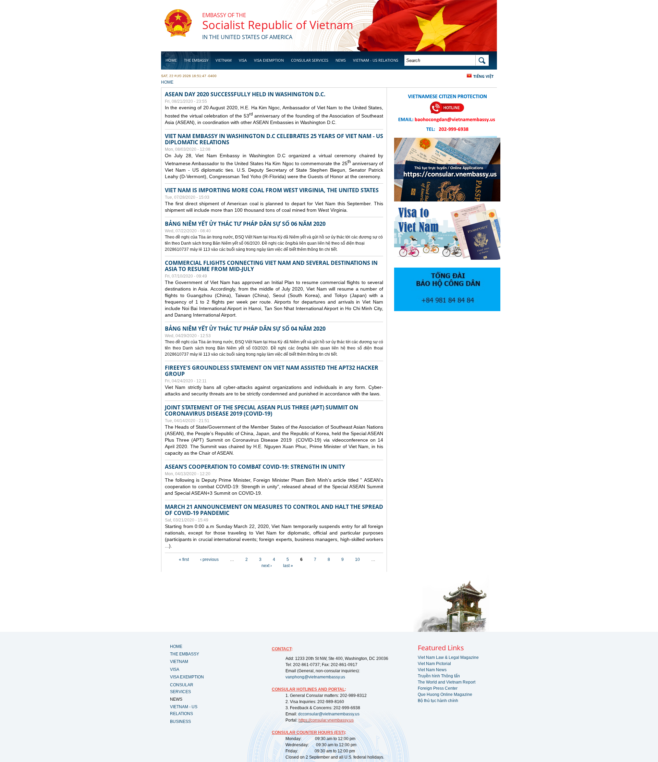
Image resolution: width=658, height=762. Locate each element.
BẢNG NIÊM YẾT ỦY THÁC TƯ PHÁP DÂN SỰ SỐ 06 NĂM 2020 (245, 224)
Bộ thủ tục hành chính (438, 700)
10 (357, 559)
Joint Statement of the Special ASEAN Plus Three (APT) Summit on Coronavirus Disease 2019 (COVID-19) (261, 410)
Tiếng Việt (483, 76)
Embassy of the (224, 15)
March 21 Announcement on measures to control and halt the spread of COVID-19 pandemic (274, 510)
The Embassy (196, 60)
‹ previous (209, 559)
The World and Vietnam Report (446, 682)
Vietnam (224, 60)
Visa (243, 60)
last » (288, 565)
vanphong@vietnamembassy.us (315, 677)
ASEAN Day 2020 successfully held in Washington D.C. (245, 94)
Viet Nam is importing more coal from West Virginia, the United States (272, 190)
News (341, 60)
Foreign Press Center (438, 688)
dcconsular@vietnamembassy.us (329, 714)
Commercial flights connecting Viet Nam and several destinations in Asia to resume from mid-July (271, 266)
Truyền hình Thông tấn (439, 676)
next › (266, 565)
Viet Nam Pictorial (434, 663)
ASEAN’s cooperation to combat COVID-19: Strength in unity (255, 467)
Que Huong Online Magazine (445, 694)
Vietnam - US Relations (375, 60)
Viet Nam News (432, 669)
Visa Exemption (269, 60)
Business (174, 77)
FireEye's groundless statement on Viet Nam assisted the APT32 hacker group (271, 371)
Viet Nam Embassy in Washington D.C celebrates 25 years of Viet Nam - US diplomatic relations (274, 139)
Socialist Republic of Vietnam (277, 25)
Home (171, 60)
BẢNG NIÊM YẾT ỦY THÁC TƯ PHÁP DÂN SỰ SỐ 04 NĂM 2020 (245, 328)
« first (184, 559)
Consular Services (309, 60)
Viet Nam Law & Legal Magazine (448, 657)
